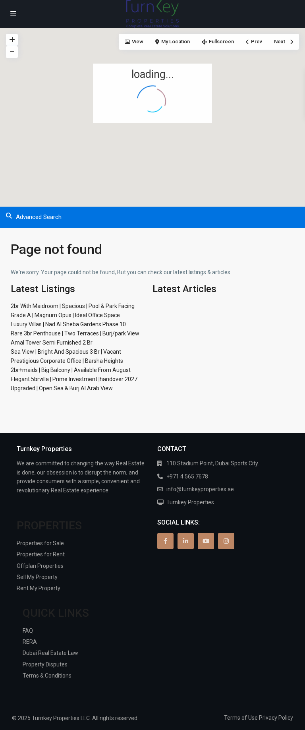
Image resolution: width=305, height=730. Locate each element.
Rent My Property (38, 588)
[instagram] (226, 541)
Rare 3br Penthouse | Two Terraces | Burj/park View (75, 333)
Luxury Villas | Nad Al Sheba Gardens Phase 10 (68, 324)
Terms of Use (241, 718)
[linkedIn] (186, 541)
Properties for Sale (40, 543)
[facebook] (165, 541)
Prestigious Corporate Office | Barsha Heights (67, 361)
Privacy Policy (276, 718)
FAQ (28, 630)
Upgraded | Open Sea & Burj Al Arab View (62, 388)
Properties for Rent (41, 554)
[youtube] (206, 541)
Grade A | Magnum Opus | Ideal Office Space (65, 315)
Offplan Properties (40, 566)
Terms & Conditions (47, 675)
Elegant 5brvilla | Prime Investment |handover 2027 (74, 379)
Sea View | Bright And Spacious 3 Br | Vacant (66, 352)
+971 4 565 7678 (187, 476)
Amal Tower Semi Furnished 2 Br (52, 342)
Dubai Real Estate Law (50, 653)
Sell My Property (37, 577)
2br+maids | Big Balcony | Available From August (71, 370)
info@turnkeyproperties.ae (200, 489)
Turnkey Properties (190, 502)
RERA (30, 642)
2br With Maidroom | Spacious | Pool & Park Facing (73, 306)
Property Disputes (45, 664)
